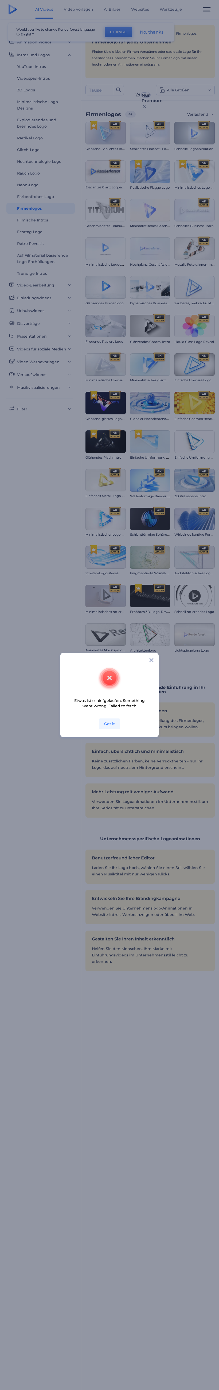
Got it (109, 723)
